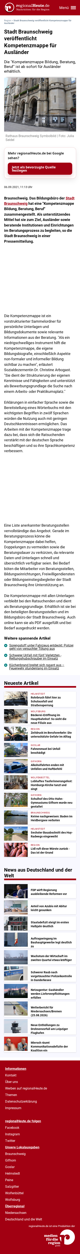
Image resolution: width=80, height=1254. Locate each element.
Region (7, 20)
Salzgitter (12, 1187)
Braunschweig (15, 1154)
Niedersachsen (15, 1213)
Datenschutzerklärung (21, 1101)
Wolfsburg (12, 1200)
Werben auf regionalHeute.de (26, 1088)
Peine (9, 1180)
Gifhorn (10, 1160)
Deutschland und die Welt (23, 1219)
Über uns (11, 1082)
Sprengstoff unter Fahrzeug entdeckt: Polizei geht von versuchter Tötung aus (41, 647)
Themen (11, 1095)
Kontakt (10, 1075)
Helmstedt (12, 1173)
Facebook (12, 1128)
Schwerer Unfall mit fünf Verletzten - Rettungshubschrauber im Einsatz (35, 656)
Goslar (10, 1167)
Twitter (10, 1141)
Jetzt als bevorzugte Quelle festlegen (34, 169)
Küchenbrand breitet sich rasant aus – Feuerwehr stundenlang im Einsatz (36, 666)
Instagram (12, 1134)
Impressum (13, 1108)
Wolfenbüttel (14, 1193)
